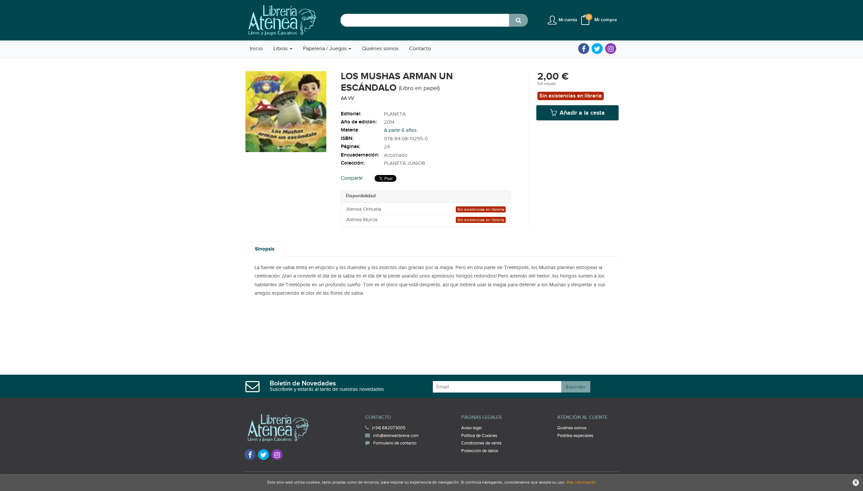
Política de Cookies (479, 435)
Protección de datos (479, 451)
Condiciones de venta (481, 443)
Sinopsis (264, 249)
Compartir (352, 178)
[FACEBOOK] (583, 48)
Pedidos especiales (575, 435)
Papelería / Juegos (325, 49)
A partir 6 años (400, 130)
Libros (281, 49)
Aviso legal (471, 428)
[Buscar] (518, 20)
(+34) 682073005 (389, 428)
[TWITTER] (597, 48)
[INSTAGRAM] (610, 48)
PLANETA (395, 114)
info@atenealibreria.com (396, 435)
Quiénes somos (572, 428)
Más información (581, 482)
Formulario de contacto (394, 443)
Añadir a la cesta (581, 112)
